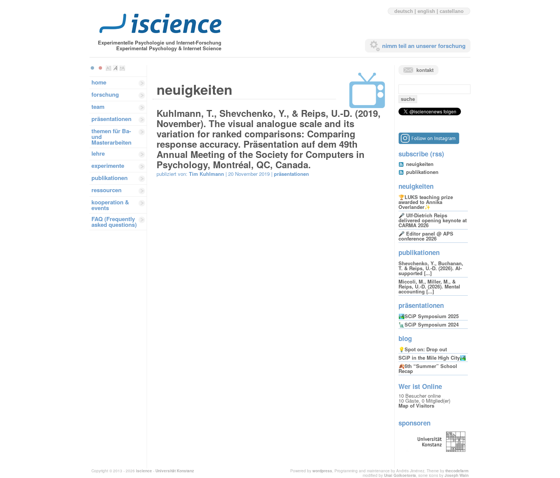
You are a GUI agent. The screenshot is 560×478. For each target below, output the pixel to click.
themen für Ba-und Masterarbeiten (111, 137)
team (97, 106)
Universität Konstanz (174, 470)
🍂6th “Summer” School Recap (427, 368)
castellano (452, 11)
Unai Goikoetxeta (400, 475)
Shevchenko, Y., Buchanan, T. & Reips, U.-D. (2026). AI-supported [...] (430, 268)
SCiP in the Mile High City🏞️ (432, 357)
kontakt (425, 69)
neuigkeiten (420, 163)
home (98, 82)
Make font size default (115, 68)
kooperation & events (110, 205)
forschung (105, 94)
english (426, 11)
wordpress (322, 470)
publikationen (109, 178)
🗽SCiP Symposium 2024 (428, 324)
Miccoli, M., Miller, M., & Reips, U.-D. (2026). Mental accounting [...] (429, 286)
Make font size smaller (109, 68)
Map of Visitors (416, 405)
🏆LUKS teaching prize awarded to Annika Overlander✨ (425, 201)
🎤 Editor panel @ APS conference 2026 (425, 236)
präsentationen (111, 119)
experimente (107, 165)
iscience (144, 470)
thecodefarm (457, 470)
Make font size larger (122, 68)
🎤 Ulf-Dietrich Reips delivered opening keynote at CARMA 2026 (432, 220)
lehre (98, 153)
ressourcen (106, 190)
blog (405, 338)
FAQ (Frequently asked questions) (114, 222)
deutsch (403, 11)
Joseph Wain (457, 475)
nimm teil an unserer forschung (424, 45)
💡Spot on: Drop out (422, 349)
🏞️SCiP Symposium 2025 (428, 316)
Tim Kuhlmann (206, 173)
